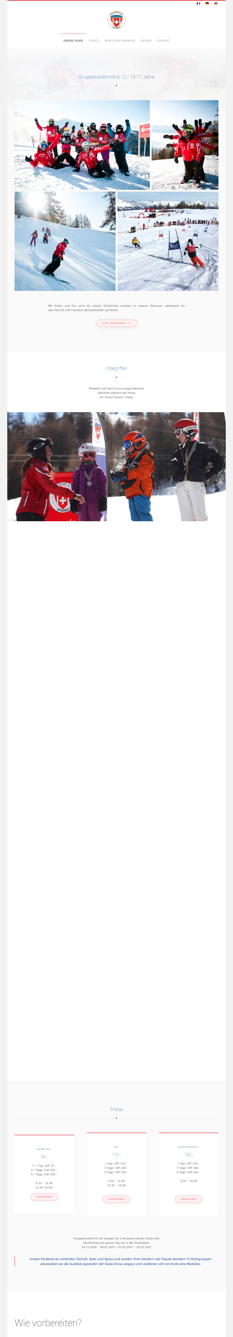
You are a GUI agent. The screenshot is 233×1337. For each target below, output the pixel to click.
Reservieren (116, 1199)
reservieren (44, 1197)
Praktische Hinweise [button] (120, 40)
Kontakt (163, 40)
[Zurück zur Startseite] (116, 20)
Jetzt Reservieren (114, 323)
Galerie (146, 40)
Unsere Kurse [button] (73, 40)
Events (94, 40)
